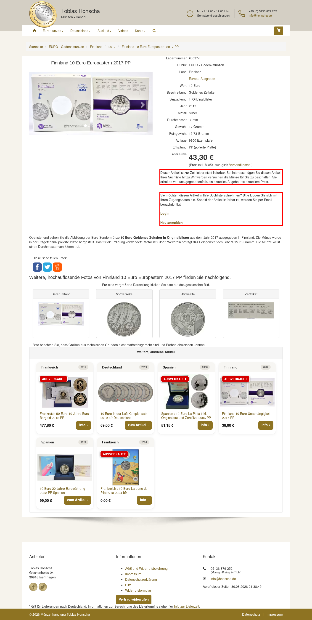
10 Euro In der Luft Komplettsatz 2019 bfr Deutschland (123, 415)
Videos (123, 30)
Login (164, 213)
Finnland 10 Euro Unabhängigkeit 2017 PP (246, 415)
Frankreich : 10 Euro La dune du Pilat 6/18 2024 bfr (124, 490)
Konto (139, 30)
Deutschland (79, 30)
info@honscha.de (260, 15)
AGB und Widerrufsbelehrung (146, 568)
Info (82, 424)
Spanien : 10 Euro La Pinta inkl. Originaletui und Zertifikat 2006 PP (186, 415)
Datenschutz (251, 614)
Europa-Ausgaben (202, 78)
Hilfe (128, 585)
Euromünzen (52, 30)
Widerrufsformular (138, 590)
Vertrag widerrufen (134, 599)
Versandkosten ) (241, 164)
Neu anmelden (171, 222)
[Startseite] (34, 30)
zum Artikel (137, 424)
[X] (43, 587)
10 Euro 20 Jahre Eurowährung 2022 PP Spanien (62, 490)
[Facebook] (33, 587)
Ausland (103, 30)
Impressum (133, 574)
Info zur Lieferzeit (186, 606)
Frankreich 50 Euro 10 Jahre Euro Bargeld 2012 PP (64, 415)
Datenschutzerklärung (141, 579)
